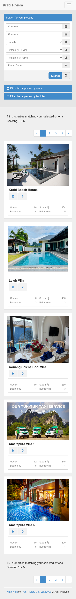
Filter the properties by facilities (27, 96)
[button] (11, 165)
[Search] (66, 75)
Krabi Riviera (13, 4)
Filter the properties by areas (25, 88)
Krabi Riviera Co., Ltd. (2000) (36, 591)
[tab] (13, 196)
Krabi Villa (12, 591)
